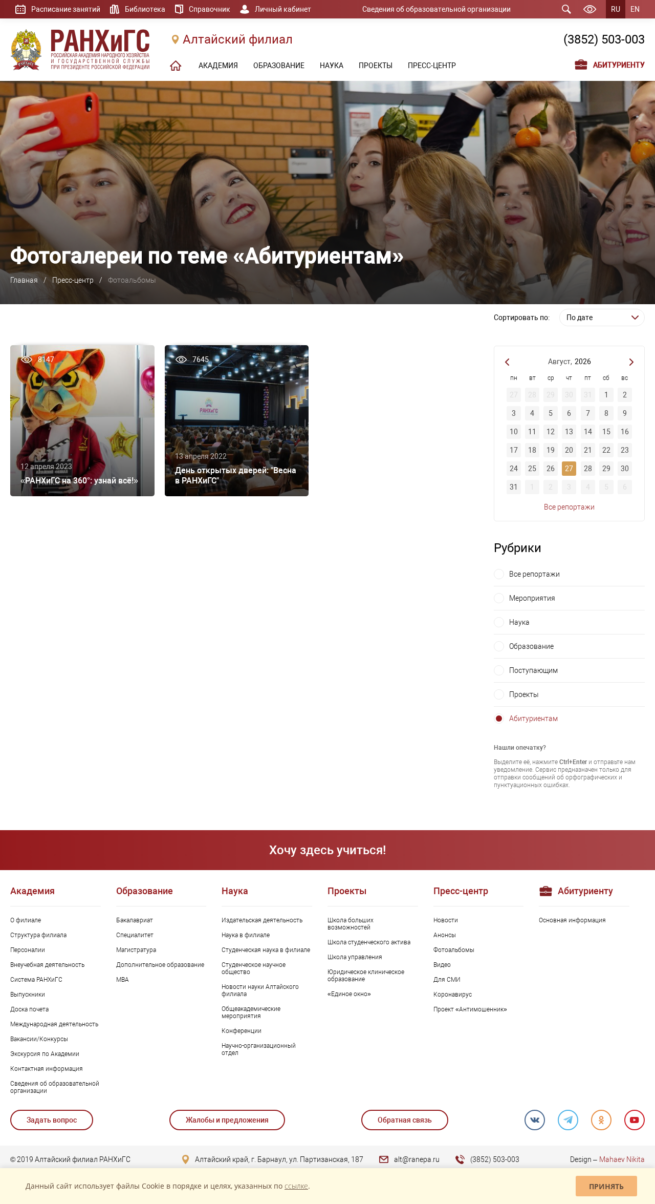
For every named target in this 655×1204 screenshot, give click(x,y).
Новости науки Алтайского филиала (260, 990)
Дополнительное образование (160, 964)
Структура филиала (38, 935)
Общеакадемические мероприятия (251, 1012)
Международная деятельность (54, 1024)
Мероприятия (532, 598)
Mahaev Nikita (622, 1159)
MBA (122, 979)
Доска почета (29, 1009)
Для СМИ (447, 979)
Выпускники (27, 994)
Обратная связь (405, 1120)
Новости (445, 920)
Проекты (524, 694)
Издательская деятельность (262, 920)
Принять (606, 1186)
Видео (442, 964)
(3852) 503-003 (604, 39)
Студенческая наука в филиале (266, 950)
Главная (24, 280)
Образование (531, 646)
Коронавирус (452, 994)
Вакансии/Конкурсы (39, 1039)
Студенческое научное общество (254, 968)
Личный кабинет (283, 9)
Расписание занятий (65, 9)
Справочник (209, 9)
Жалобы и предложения (227, 1120)
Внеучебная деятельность (47, 964)
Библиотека (145, 9)
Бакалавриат (134, 920)
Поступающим (533, 670)
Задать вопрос (52, 1120)
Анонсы (444, 935)
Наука (519, 622)
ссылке (296, 1186)
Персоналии (27, 950)
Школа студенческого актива (369, 942)
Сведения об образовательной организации (436, 9)
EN (635, 9)
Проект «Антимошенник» (470, 1009)
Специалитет (135, 935)
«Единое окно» (349, 994)
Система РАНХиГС (36, 979)
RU (615, 9)
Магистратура (136, 950)
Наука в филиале (246, 935)
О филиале (25, 920)
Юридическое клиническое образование (366, 975)
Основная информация (572, 920)
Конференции (241, 1030)
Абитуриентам (533, 718)
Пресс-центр (73, 280)
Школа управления (355, 957)
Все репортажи (569, 507)
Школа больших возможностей (351, 924)
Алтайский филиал (238, 39)
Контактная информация (46, 1068)
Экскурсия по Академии (44, 1054)
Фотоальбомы (453, 950)
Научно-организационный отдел (259, 1049)
